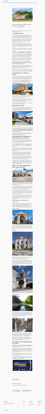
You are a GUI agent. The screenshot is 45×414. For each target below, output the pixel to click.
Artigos (21, 27)
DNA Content (18, 27)
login (18, 385)
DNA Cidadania (5, 1)
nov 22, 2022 (13, 27)
